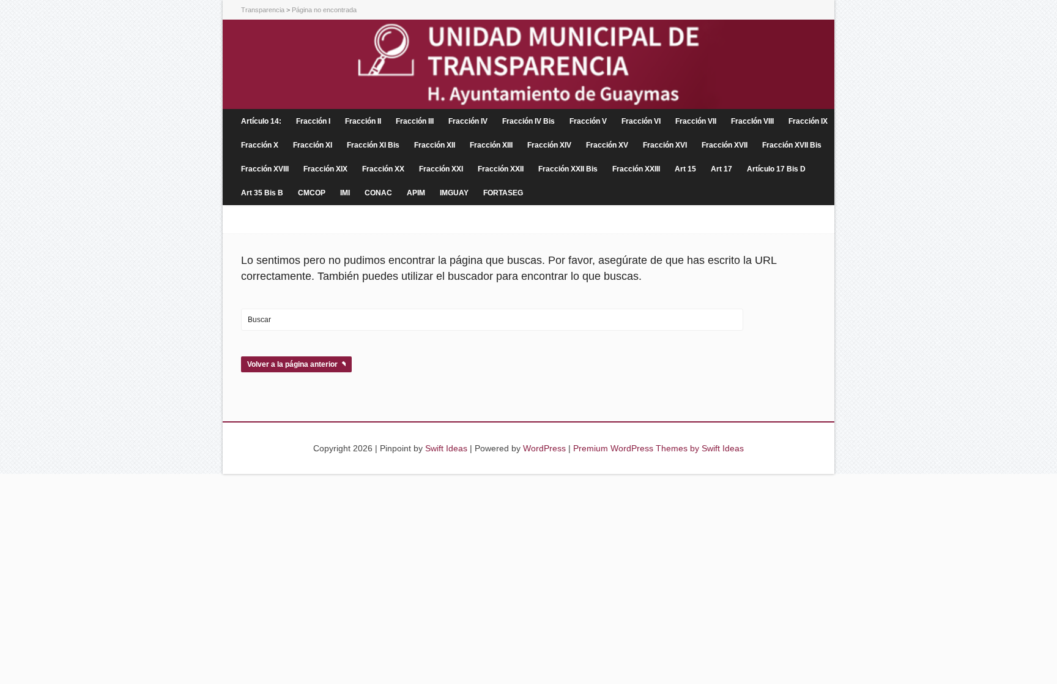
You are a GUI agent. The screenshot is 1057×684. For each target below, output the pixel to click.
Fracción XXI (441, 169)
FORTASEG (503, 193)
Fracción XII (434, 145)
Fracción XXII (501, 169)
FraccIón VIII (752, 121)
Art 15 (685, 169)
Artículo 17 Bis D (776, 169)
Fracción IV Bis (528, 121)
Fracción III (415, 121)
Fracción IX (808, 121)
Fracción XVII (724, 145)
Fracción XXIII (636, 169)
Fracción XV (607, 145)
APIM (416, 193)
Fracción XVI (665, 145)
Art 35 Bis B (262, 193)
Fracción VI (641, 121)
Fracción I (313, 121)
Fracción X (259, 145)
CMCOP (311, 193)
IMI (345, 193)
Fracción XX (383, 169)
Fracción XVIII (265, 169)
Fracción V (588, 121)
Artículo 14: (261, 121)
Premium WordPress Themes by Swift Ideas (658, 448)
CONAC (378, 193)
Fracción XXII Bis (568, 169)
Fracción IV (468, 121)
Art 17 (721, 169)
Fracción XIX (325, 169)
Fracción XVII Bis (791, 145)
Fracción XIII (491, 145)
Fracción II (363, 121)
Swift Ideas (446, 448)
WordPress (544, 448)
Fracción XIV (549, 145)
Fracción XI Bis (373, 145)
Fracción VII (695, 121)
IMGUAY (454, 193)
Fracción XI (312, 145)
